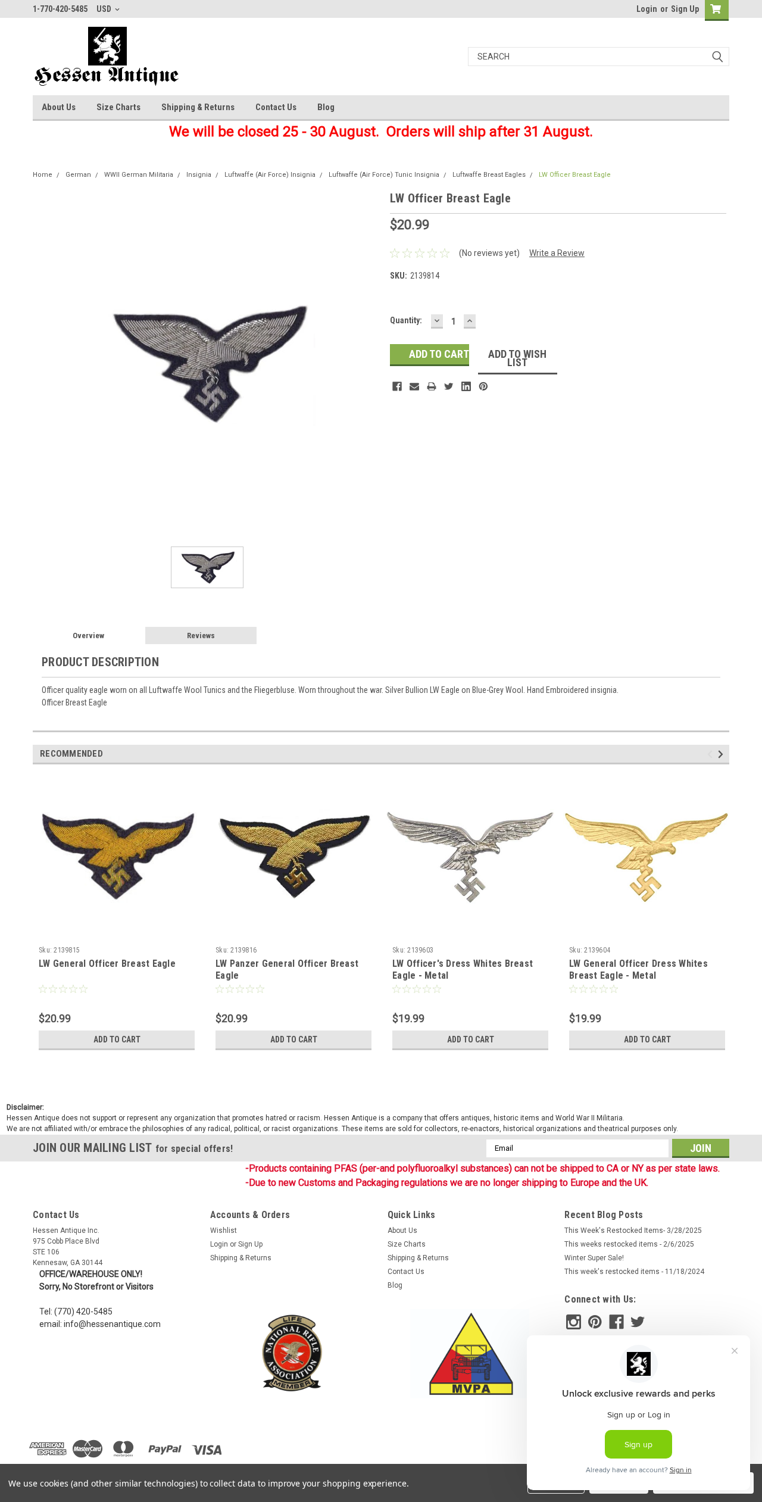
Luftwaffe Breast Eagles (489, 175)
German (78, 175)
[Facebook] (397, 386)
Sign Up (685, 9)
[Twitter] (449, 386)
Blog (326, 107)
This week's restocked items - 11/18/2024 (634, 1271)
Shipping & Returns (198, 107)
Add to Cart (116, 1039)
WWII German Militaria (138, 175)
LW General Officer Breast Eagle (107, 963)
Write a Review (557, 253)
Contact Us (275, 107)
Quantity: (406, 320)
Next (722, 754)
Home (42, 175)
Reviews (201, 635)
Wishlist (223, 1230)
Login (646, 9)
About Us (59, 107)
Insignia (198, 175)
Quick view (116, 932)
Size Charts (118, 107)
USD (104, 9)
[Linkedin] (466, 386)
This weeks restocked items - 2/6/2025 (629, 1244)
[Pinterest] (483, 386)
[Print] (431, 386)
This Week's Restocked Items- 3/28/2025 (633, 1230)
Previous (711, 754)
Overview (88, 635)
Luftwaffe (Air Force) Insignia (270, 175)
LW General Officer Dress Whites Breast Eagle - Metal (638, 969)
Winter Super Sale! (594, 1258)
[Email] (414, 386)
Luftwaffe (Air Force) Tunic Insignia (384, 175)
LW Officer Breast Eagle (575, 175)
